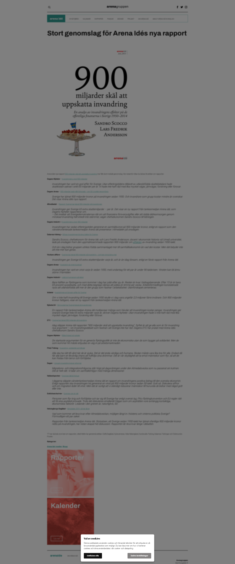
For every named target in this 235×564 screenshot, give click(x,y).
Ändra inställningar (139, 556)
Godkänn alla (93, 556)
